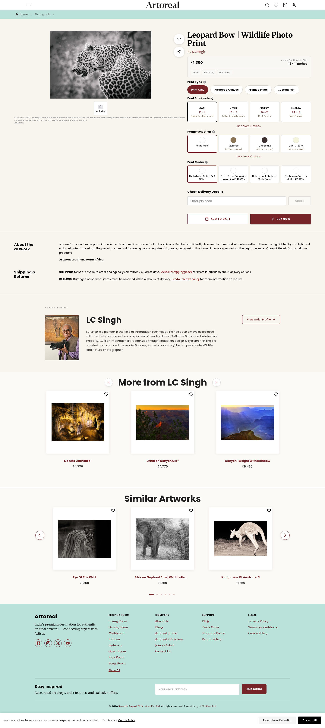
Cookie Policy (257, 633)
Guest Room (117, 651)
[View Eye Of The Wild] (84, 538)
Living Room (118, 621)
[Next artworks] (216, 382)
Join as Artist (164, 645)
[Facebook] (38, 643)
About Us (161, 621)
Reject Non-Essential (277, 720)
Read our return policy (185, 279)
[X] (58, 643)
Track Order (210, 627)
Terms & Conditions (262, 627)
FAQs (205, 621)
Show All (114, 670)
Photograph (42, 14)
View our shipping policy (176, 272)
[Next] (285, 535)
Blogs (159, 627)
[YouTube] (67, 643)
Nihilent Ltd (209, 706)
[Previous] (39, 535)
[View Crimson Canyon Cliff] (78, 422)
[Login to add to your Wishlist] (107, 394)
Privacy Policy (258, 621)
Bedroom (115, 645)
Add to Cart (221, 219)
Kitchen (114, 639)
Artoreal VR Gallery (169, 639)
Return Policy (211, 639)
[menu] (28, 5)
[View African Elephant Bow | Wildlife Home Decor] (162, 538)
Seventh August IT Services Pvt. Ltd (139, 706)
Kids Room (116, 657)
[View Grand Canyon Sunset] (248, 422)
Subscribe (254, 689)
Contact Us (163, 651)
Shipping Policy (213, 633)
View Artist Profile (259, 319)
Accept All (310, 720)
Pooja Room (117, 663)
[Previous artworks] (109, 382)
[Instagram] (48, 643)
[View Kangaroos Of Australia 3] (240, 538)
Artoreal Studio (166, 633)
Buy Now (283, 219)
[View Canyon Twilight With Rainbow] (163, 422)
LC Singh (198, 52)
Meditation (117, 633)
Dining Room (118, 627)
